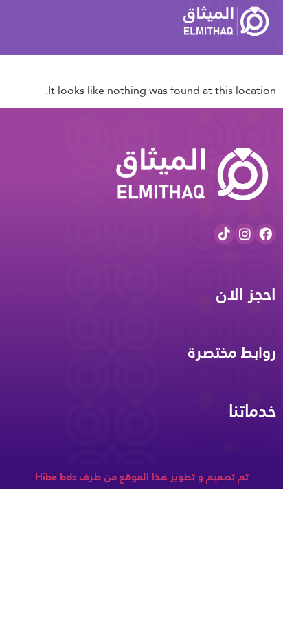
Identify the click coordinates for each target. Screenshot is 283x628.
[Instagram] (244, 234)
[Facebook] (266, 234)
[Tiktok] (224, 234)
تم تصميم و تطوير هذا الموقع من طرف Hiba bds (142, 477)
